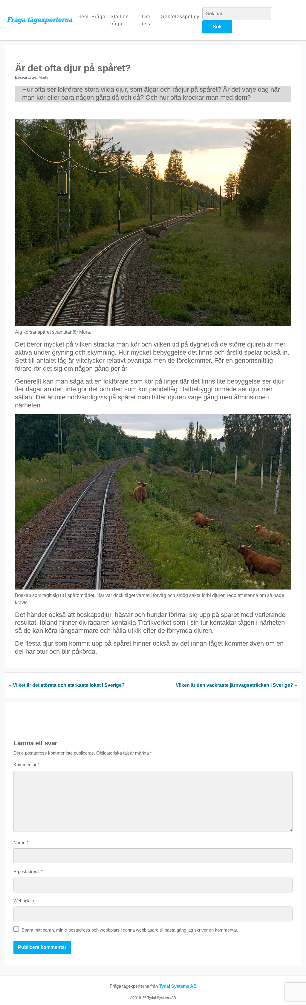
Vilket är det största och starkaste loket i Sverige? (69, 685)
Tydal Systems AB (178, 986)
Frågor (99, 16)
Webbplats (23, 900)
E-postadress (28, 871)
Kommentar (26, 764)
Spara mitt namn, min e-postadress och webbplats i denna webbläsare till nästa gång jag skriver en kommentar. (130, 929)
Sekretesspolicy (180, 16)
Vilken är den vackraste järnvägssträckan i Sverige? (234, 685)
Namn (20, 842)
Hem (82, 16)
